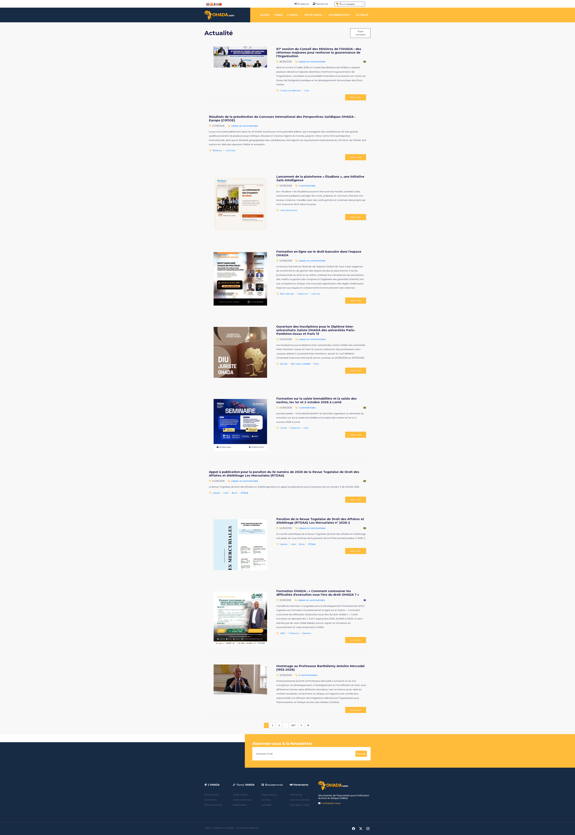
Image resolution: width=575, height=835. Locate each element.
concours (230, 150)
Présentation (211, 794)
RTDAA (244, 492)
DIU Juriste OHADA (300, 363)
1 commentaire (307, 185)
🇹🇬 (364, 61)
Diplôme (284, 363)
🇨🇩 (364, 600)
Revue (234, 492)
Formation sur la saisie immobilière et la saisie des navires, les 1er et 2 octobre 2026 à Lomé (316, 400)
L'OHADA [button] (292, 14)
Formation (303, 293)
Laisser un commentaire (312, 61)
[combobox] (350, 4)
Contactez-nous (331, 803)
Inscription (322, 4)
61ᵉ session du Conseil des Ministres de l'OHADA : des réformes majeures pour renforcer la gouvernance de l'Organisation (318, 52)
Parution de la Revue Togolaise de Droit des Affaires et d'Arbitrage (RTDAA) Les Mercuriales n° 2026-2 (320, 520)
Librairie (216, 492)
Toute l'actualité (360, 33)
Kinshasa (306, 633)
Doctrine (266, 799)
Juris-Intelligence (289, 210)
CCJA (283, 427)
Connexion (303, 4)
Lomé (306, 90)
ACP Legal (295, 804)
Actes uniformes (242, 799)
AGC (282, 633)
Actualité (362, 14)
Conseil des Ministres (290, 90)
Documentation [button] (339, 14)
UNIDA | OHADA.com (215, 827)
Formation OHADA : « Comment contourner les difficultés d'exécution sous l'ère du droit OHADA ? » (317, 592)
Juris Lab (315, 293)
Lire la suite (355, 97)
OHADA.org (296, 794)
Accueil (265, 14)
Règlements (239, 804)
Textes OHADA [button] (313, 14)
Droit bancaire (287, 293)
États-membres (213, 804)
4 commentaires (308, 675)
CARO (306, 804)
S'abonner (361, 753)
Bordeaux (217, 150)
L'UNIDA (278, 14)
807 (294, 725)
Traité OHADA (240, 794)
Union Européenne (300, 799)
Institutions (210, 799)
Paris (316, 363)
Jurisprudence (269, 794)
